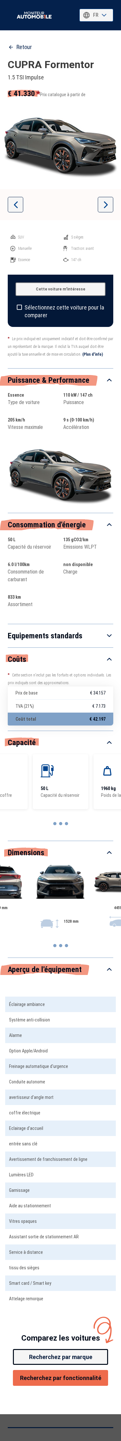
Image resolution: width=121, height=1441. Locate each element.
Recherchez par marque (60, 1357)
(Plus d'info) (92, 354)
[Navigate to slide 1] (54, 823)
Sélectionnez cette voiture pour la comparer (64, 311)
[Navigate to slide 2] (60, 823)
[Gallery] (60, 145)
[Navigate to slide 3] (66, 823)
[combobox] (96, 15)
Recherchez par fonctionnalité (60, 1378)
